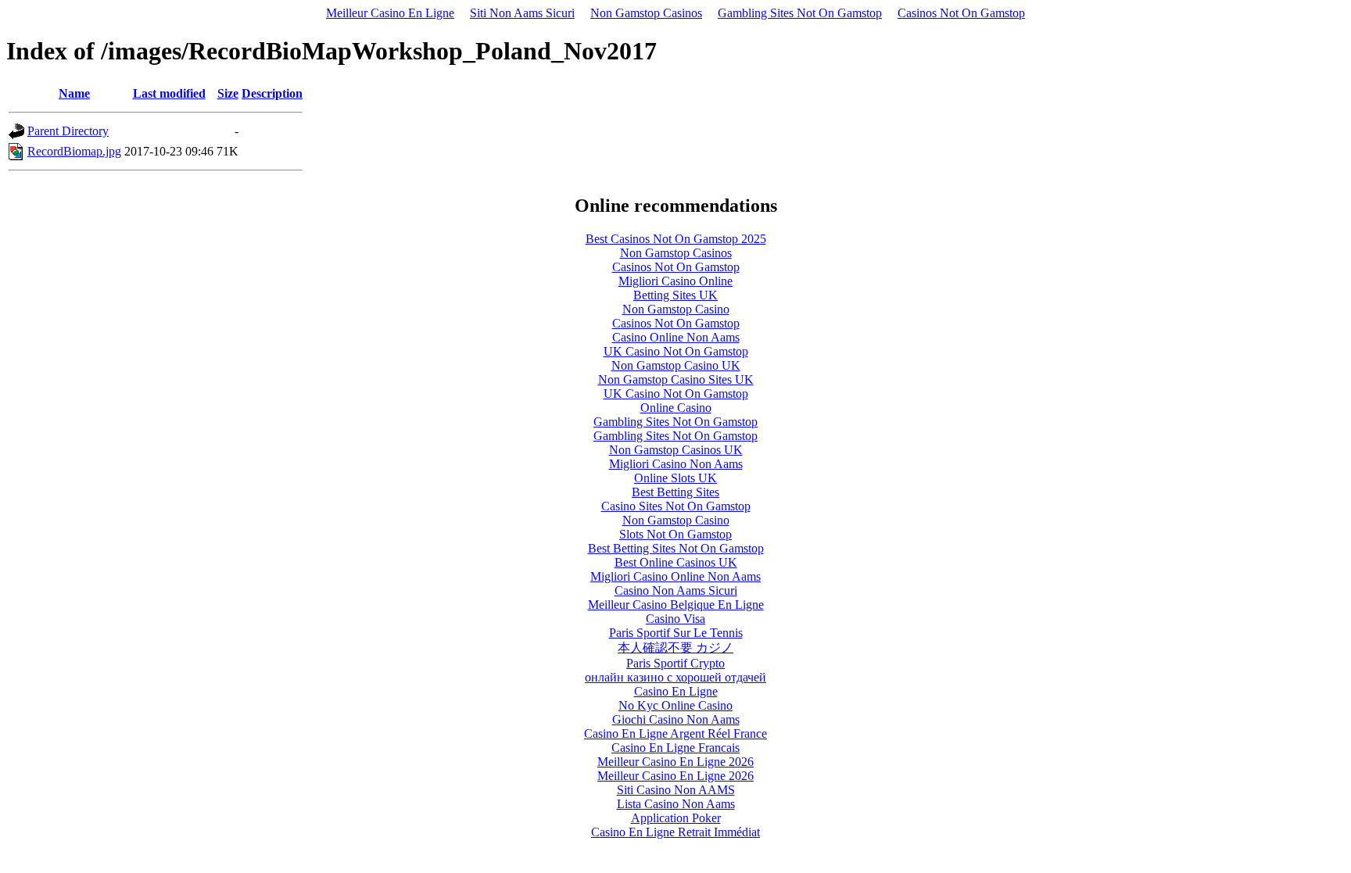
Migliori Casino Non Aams (676, 463)
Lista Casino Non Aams (676, 803)
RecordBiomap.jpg (74, 151)
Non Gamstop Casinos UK (676, 449)
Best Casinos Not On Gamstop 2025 (676, 238)
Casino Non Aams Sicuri (676, 590)
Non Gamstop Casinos (646, 13)
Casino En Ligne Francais (675, 747)
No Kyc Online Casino (675, 705)
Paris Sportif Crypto (675, 663)
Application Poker (676, 818)
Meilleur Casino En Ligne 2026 (675, 761)
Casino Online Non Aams (676, 337)
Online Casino (675, 407)
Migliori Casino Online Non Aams (675, 576)
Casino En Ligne (676, 691)
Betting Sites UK (675, 295)
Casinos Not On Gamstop (961, 13)
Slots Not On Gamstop (675, 534)
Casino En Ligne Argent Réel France (675, 733)
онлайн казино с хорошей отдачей (675, 677)
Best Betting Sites (675, 492)
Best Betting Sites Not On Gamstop (676, 548)
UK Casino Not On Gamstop (676, 351)
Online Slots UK (675, 478)
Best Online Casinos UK (676, 562)
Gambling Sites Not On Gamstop (800, 13)
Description (272, 93)
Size (227, 93)
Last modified (169, 93)
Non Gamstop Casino (675, 309)
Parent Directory (68, 131)
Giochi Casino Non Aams (676, 719)
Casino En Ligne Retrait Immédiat (675, 832)
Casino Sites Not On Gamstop (676, 506)
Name (74, 93)
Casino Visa (675, 618)
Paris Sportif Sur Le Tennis (676, 632)
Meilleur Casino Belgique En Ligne (676, 604)
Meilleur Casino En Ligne (390, 13)
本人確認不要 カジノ (675, 647)
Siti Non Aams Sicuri (522, 13)
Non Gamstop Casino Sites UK (676, 379)
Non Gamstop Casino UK (675, 365)
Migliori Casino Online (675, 281)
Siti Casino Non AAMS (676, 789)
